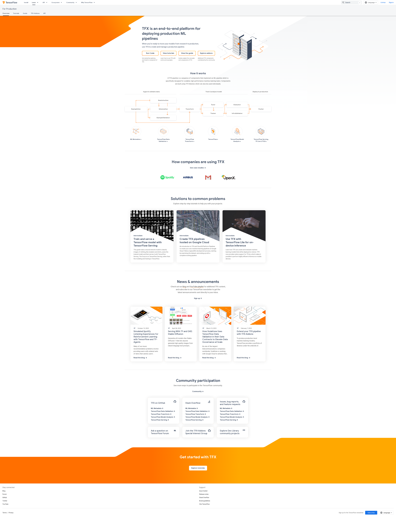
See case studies (197, 168)
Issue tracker (203, 491)
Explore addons (206, 53)
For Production (9, 9)
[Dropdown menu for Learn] (38, 2)
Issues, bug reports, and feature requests (230, 403)
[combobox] (351, 2)
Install (26, 2)
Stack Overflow (192, 403)
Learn (34, 2)
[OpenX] (229, 177)
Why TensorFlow (86, 2)
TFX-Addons (35, 13)
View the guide (187, 53)
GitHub (383, 2)
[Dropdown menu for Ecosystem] (62, 2)
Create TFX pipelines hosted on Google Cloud (194, 240)
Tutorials (16, 13)
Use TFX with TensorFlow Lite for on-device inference (240, 242)
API (44, 2)
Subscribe (371, 513)
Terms (4, 512)
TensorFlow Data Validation (162, 411)
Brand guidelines (204, 501)
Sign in (391, 2)
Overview (5, 13)
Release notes (204, 494)
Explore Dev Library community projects (229, 432)
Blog (3, 491)
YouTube (5, 504)
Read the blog (139, 358)
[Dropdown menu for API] (47, 2)
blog (184, 286)
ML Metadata (156, 408)
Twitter (4, 501)
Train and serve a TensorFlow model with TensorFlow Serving (148, 242)
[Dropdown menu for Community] (76, 2)
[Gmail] (208, 177)
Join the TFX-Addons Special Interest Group (196, 432)
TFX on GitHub (158, 403)
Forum (4, 494)
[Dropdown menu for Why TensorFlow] (94, 2)
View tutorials (168, 53)
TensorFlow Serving (159, 420)
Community (70, 2)
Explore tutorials (198, 468)
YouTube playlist (197, 286)
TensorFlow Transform (160, 414)
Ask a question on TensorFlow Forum (160, 432)
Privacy (11, 512)
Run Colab (150, 53)
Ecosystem (56, 2)
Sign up (197, 298)
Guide (25, 13)
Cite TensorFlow (204, 504)
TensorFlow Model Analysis (162, 417)
